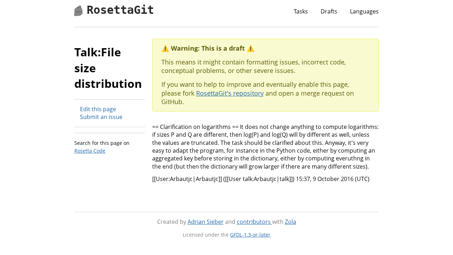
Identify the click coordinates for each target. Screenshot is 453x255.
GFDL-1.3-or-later (250, 234)
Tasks (301, 11)
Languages (364, 11)
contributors (254, 222)
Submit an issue (101, 117)
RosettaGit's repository (230, 93)
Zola (290, 222)
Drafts (329, 11)
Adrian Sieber (206, 222)
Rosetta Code (89, 150)
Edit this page (98, 109)
